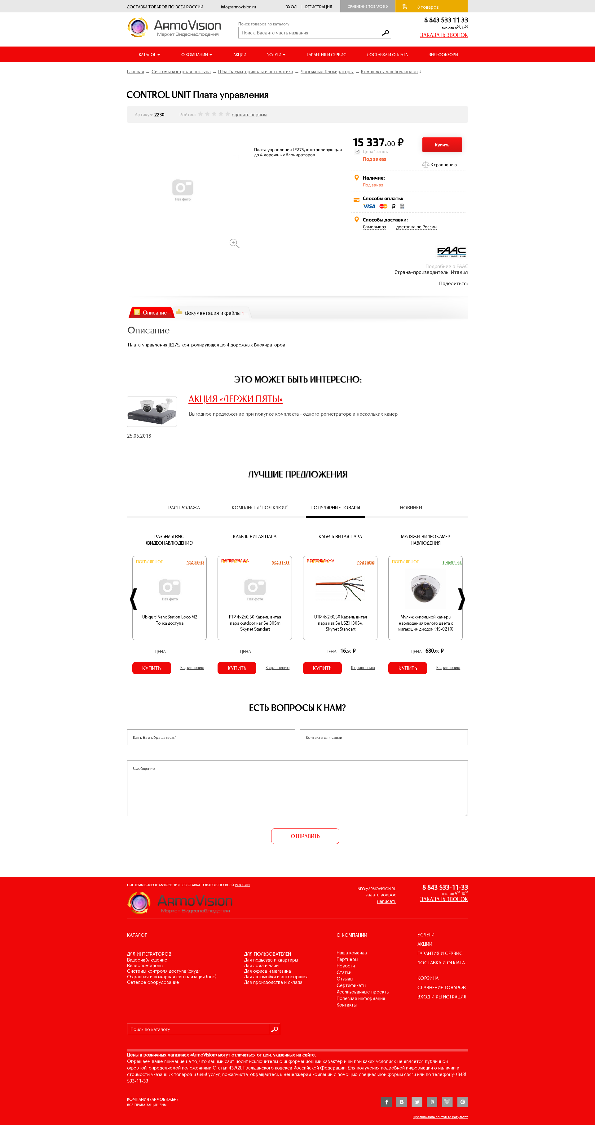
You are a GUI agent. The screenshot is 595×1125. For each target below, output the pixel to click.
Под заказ (195, 562)
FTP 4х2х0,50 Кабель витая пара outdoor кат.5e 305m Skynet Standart (255, 623)
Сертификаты (351, 985)
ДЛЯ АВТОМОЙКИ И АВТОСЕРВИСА (276, 977)
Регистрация (318, 7)
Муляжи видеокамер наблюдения (425, 539)
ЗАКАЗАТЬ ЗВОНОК (444, 35)
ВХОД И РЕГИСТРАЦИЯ (441, 997)
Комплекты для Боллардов (389, 71)
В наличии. (452, 562)
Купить (442, 144)
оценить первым (249, 115)
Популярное (149, 562)
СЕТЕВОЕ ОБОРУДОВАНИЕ (153, 982)
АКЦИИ (239, 54)
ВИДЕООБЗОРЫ (443, 54)
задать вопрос (381, 895)
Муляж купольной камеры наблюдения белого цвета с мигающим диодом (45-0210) (425, 623)
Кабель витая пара (254, 536)
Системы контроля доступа (181, 71)
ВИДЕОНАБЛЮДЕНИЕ (147, 960)
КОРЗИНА (428, 978)
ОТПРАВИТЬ (305, 836)
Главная (135, 71)
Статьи (344, 972)
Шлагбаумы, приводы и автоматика (255, 71)
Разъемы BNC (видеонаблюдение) (169, 539)
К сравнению (443, 164)
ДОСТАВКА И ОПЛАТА (387, 54)
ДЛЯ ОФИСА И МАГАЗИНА (267, 971)
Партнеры (347, 959)
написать (386, 901)
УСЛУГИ (425, 935)
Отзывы (345, 979)
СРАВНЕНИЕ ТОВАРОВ (441, 987)
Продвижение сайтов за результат (440, 1117)
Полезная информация (361, 998)
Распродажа (235, 561)
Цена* (369, 151)
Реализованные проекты (363, 992)
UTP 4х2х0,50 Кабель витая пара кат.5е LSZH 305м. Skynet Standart (340, 623)
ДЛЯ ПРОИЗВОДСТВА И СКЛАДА (273, 982)
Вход (291, 7)
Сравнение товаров (368, 6)
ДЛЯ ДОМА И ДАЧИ (261, 965)
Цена (160, 651)
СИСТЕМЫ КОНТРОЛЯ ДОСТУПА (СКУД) (163, 971)
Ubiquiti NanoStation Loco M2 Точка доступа (169, 620)
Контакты (347, 1005)
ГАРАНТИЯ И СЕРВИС (326, 54)
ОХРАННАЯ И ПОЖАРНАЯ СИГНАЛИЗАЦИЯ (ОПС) (171, 977)
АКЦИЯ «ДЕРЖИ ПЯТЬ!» (235, 399)
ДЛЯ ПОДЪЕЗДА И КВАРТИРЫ (271, 960)
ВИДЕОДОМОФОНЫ (145, 965)
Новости (346, 966)
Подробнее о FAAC (446, 266)
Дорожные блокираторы (327, 71)
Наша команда (352, 953)
